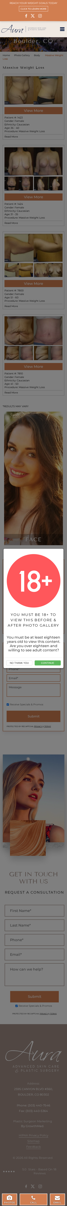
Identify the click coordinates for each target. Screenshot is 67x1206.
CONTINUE (47, 663)
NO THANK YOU (19, 663)
